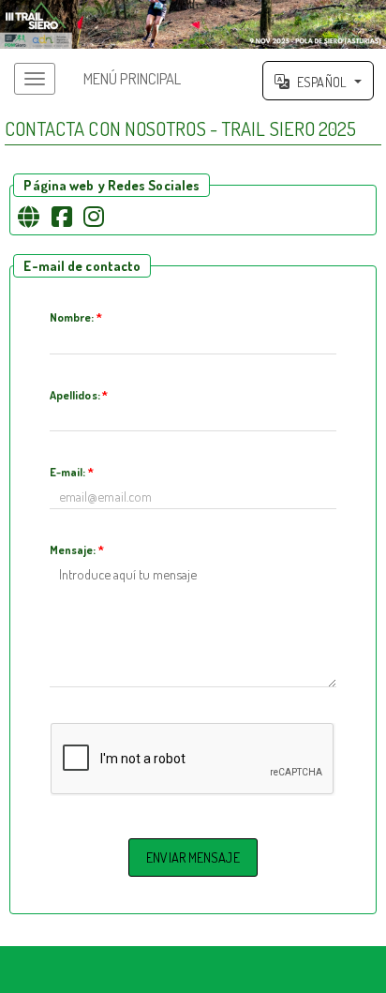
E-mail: (72, 471)
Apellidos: (79, 394)
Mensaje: (77, 549)
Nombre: (76, 316)
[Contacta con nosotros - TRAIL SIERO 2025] (193, 24)
